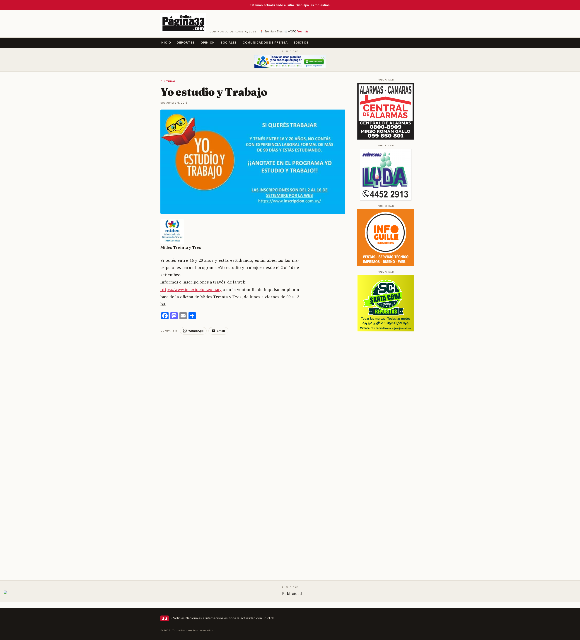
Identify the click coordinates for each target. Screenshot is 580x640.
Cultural (168, 81)
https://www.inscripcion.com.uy (191, 289)
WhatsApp (195, 330)
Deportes (186, 42)
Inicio (165, 42)
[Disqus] (253, 391)
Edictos (301, 42)
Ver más (302, 31)
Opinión (208, 42)
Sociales (228, 42)
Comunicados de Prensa (265, 42)
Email (221, 330)
